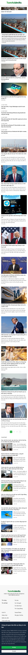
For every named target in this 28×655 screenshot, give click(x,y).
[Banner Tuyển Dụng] (14, 8)
